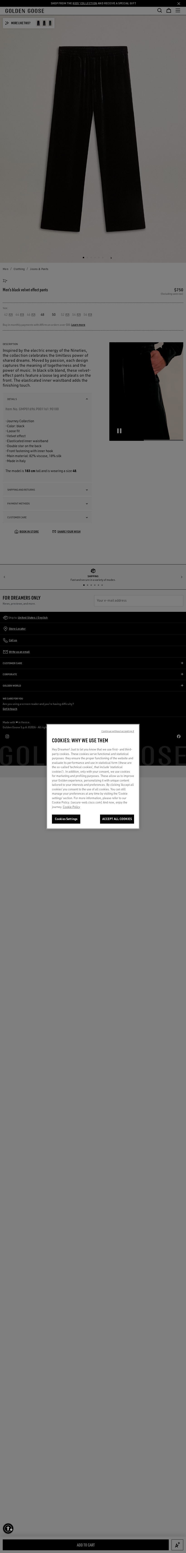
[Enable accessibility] (8, 1528)
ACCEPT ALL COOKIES (117, 819)
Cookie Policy (71, 807)
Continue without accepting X (117, 731)
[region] (93, 776)
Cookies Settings (66, 819)
